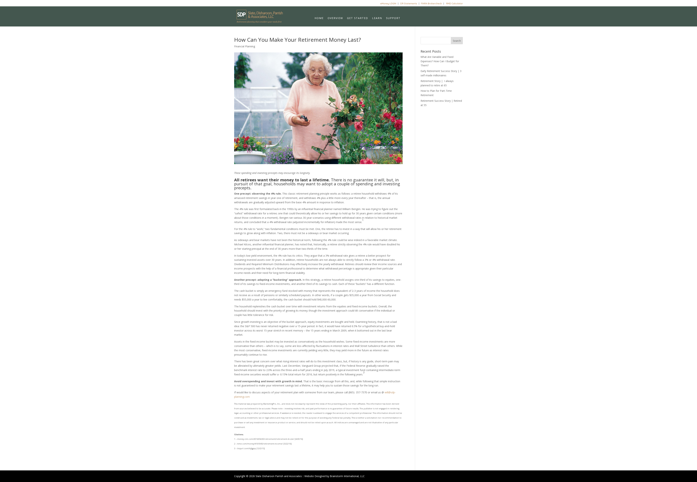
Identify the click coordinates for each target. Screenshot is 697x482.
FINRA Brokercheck (431, 3)
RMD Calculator (454, 3)
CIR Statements (408, 3)
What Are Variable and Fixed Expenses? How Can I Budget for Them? (440, 61)
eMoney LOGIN (388, 3)
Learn (377, 18)
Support (393, 18)
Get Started (357, 18)
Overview (335, 18)
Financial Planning (244, 46)
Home (319, 18)
